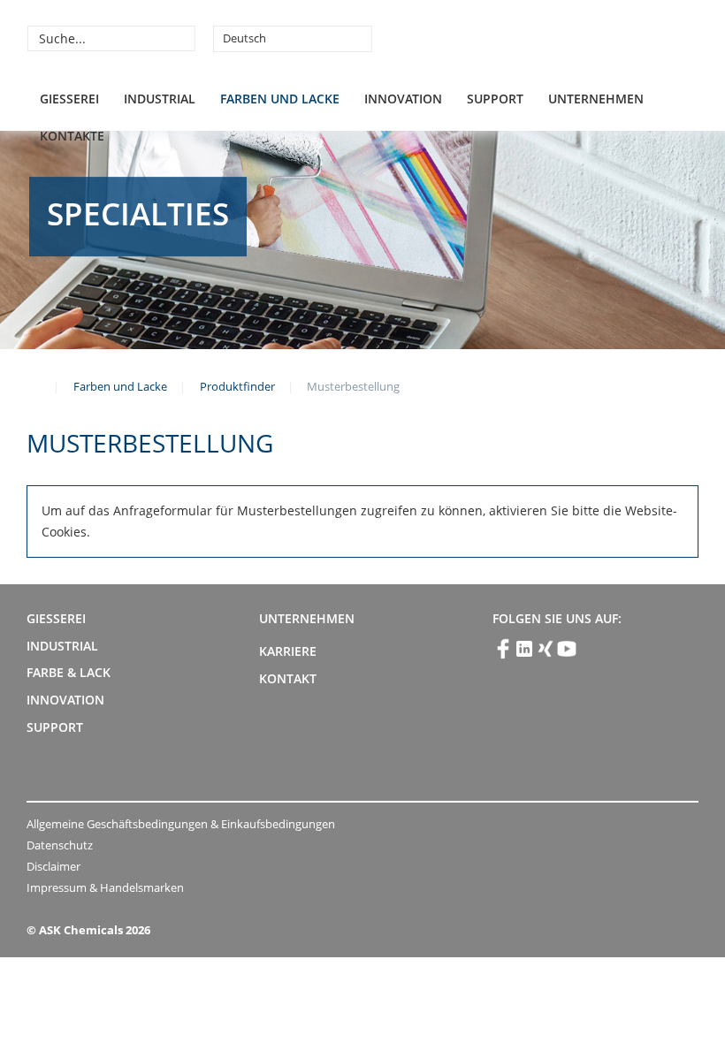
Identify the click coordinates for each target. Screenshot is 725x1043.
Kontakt (288, 678)
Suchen (179, 38)
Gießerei (69, 98)
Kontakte (72, 135)
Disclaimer (53, 866)
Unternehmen (596, 98)
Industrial (159, 98)
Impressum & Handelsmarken (105, 887)
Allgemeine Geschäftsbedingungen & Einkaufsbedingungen (181, 824)
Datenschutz (60, 845)
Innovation (403, 98)
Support (495, 98)
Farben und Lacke (280, 98)
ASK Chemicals (567, 38)
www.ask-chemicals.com (34, 385)
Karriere (288, 651)
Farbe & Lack (69, 672)
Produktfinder (237, 386)
